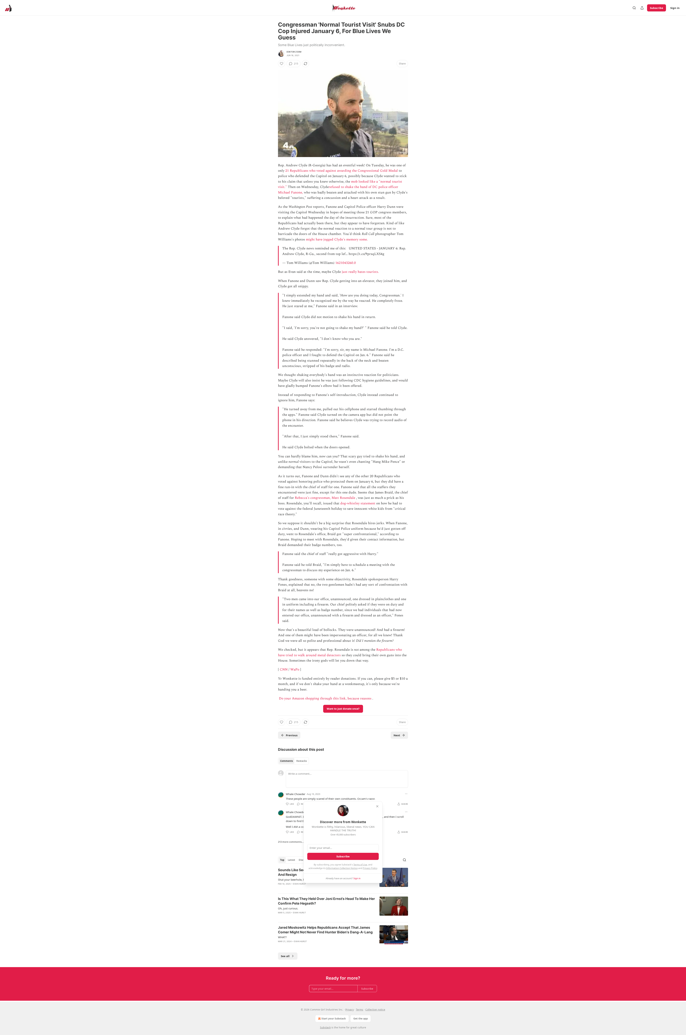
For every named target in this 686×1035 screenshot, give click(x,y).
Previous (291, 735)
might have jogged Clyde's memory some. (337, 239)
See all (285, 956)
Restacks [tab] (301, 761)
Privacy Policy (370, 868)
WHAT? (282, 937)
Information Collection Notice (342, 868)
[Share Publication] (642, 7)
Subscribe (656, 8)
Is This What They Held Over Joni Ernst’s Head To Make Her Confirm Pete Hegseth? (326, 901)
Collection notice (375, 1009)
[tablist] (293, 761)
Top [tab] (282, 860)
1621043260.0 (345, 262)
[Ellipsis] (406, 794)
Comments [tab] (286, 761)
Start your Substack (333, 1018)
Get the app (360, 1018)
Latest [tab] (291, 860)
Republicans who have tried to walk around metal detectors (340, 652)
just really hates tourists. (360, 271)
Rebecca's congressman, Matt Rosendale (325, 497)
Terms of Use (360, 864)
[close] (377, 806)
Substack (325, 1027)
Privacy (349, 1009)
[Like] (281, 63)
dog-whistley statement (357, 503)
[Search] (634, 7)
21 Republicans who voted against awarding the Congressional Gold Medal (341, 170)
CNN (284, 669)
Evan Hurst (299, 884)
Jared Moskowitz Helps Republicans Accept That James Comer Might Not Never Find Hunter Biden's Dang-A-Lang (325, 929)
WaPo (294, 669)
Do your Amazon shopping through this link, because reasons (325, 698)
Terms (359, 1009)
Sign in (675, 8)
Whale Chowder (295, 794)
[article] (343, 908)
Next (397, 735)
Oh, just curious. (288, 908)
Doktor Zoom (294, 52)
